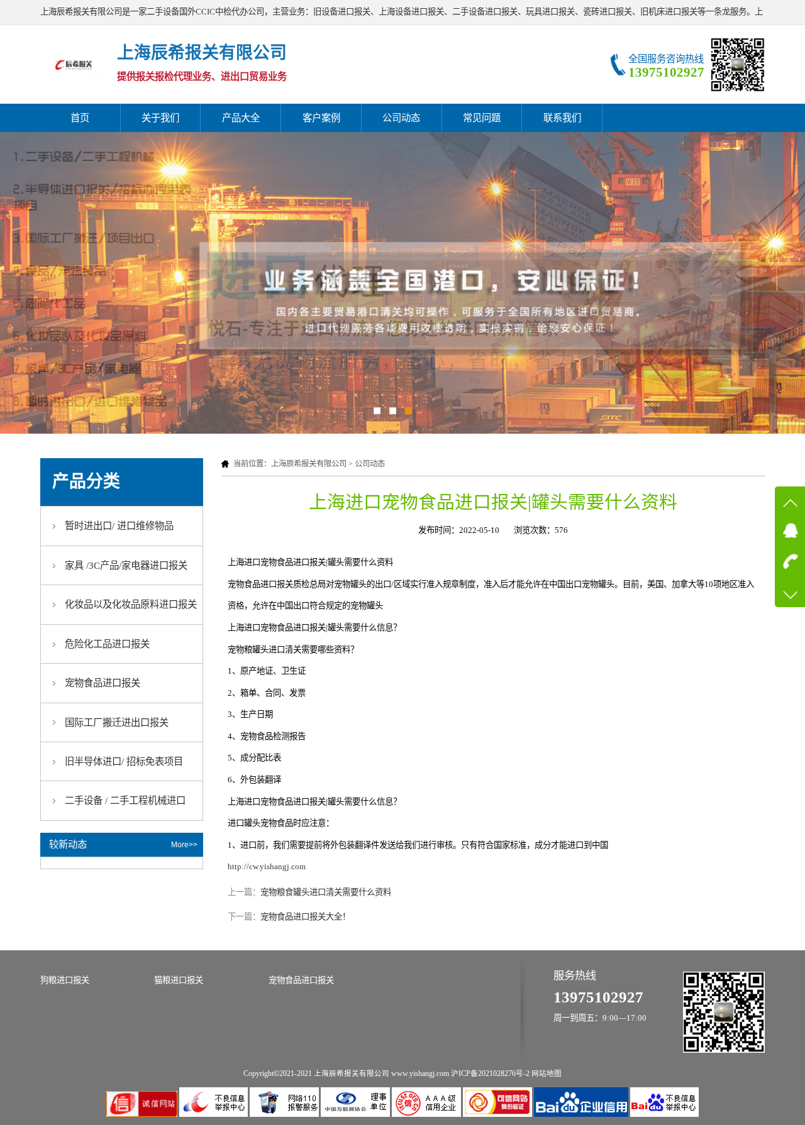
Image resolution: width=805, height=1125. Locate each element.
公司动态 (401, 117)
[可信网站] (498, 1114)
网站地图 (546, 1073)
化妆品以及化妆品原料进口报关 (131, 604)
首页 (79, 117)
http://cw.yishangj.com (267, 866)
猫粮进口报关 (178, 980)
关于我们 (160, 117)
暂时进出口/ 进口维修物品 (119, 525)
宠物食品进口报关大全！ (305, 916)
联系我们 (562, 117)
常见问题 (482, 117)
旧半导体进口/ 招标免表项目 (124, 761)
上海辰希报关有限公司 (309, 463)
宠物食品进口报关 (102, 683)
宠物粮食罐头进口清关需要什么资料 (325, 892)
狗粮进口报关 (64, 980)
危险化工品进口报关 (107, 644)
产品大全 (241, 117)
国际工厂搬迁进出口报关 (117, 722)
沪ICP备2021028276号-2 (490, 1073)
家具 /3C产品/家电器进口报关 (126, 565)
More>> (184, 844)
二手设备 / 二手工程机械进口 (125, 800)
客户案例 (321, 117)
